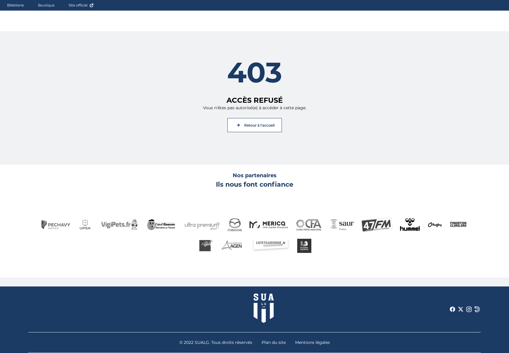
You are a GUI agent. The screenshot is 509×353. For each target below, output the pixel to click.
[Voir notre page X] (460, 309)
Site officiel (78, 5)
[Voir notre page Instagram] (468, 309)
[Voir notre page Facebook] (452, 309)
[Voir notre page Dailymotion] (477, 309)
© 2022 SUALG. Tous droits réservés (215, 342)
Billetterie (15, 5)
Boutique (46, 5)
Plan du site (274, 342)
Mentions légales (312, 342)
